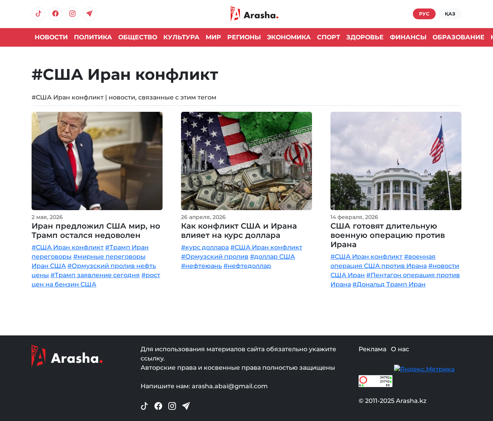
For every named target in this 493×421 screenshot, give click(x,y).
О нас (400, 349)
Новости (51, 37)
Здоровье (365, 37)
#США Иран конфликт (68, 247)
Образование (459, 37)
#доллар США (272, 256)
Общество (137, 37)
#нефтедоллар (247, 265)
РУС (424, 14)
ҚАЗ (450, 14)
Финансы (408, 37)
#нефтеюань (201, 265)
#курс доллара (205, 247)
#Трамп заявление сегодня (95, 275)
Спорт (328, 37)
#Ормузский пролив (214, 256)
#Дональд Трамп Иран (389, 284)
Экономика (289, 37)
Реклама (372, 349)
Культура (181, 37)
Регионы (244, 37)
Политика (93, 37)
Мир (213, 37)
